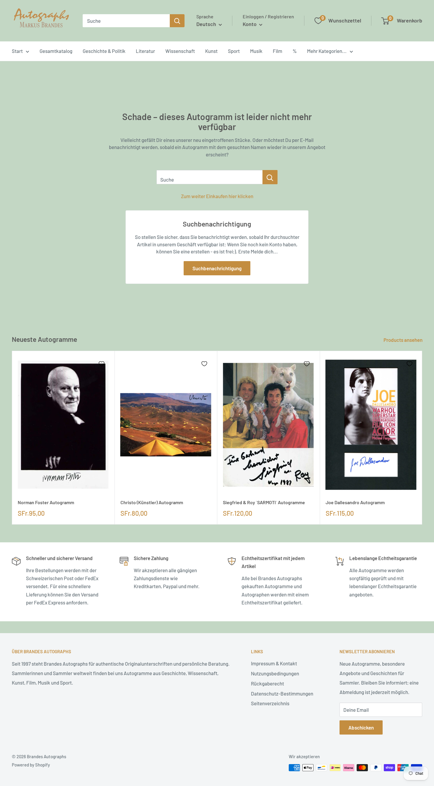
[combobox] (126, 20)
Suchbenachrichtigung (217, 268)
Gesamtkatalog (56, 51)
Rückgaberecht (267, 683)
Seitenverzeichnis (270, 703)
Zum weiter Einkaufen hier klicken (217, 196)
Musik (256, 51)
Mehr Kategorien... (327, 51)
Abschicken (361, 727)
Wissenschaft (180, 51)
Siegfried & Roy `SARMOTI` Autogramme (264, 502)
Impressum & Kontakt (274, 663)
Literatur (145, 51)
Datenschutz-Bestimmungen (282, 693)
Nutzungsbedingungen (275, 673)
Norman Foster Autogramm (46, 502)
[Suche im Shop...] (270, 177)
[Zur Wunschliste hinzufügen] (101, 364)
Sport (234, 51)
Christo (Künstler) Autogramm (151, 502)
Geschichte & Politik (104, 51)
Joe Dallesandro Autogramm (355, 502)
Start (17, 51)
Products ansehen (403, 340)
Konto (250, 24)
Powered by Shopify (31, 764)
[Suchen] (177, 20)
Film (277, 51)
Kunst (211, 51)
